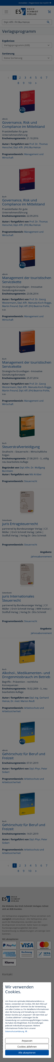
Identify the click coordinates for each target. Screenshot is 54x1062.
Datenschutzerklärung (15, 1031)
